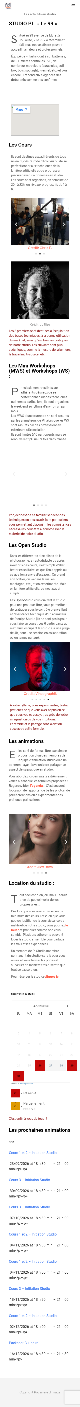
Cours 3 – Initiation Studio (29, 1180)
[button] (16, 224)
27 (50, 1065)
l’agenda (36, 785)
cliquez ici (52, 976)
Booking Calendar (26, 1084)
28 (61, 1065)
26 (40, 1065)
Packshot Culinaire (23, 1343)
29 (72, 1065)
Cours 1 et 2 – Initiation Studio (33, 1153)
